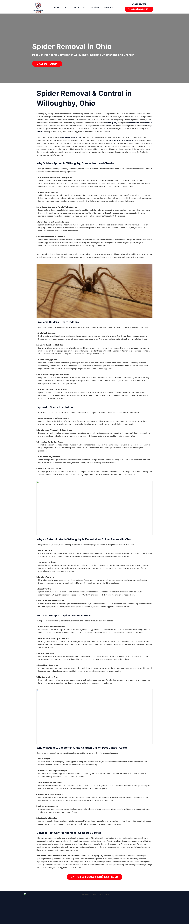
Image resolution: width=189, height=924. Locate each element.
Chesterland (133, 122)
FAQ (65, 7)
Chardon (147, 122)
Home (56, 7)
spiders (40, 131)
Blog (85, 7)
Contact (75, 7)
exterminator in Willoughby (121, 140)
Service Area (108, 7)
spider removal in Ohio (71, 137)
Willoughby (111, 122)
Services (95, 7)
